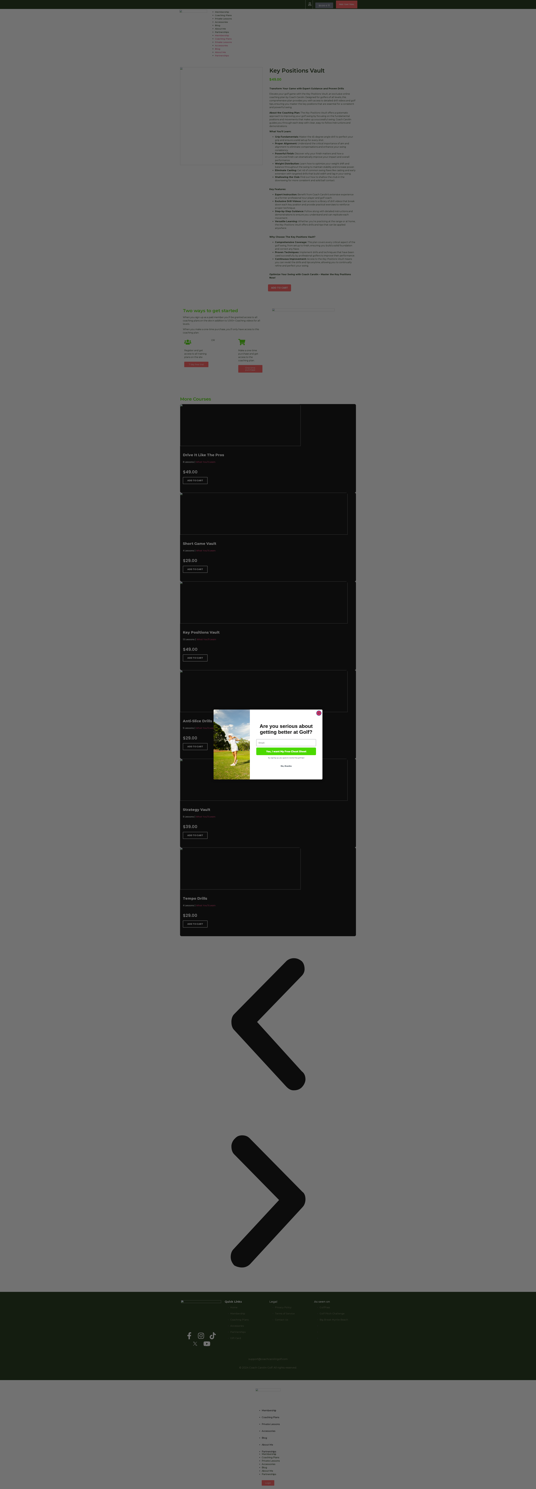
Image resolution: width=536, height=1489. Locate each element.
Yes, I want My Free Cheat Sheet (286, 751)
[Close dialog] (318, 713)
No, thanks (286, 766)
